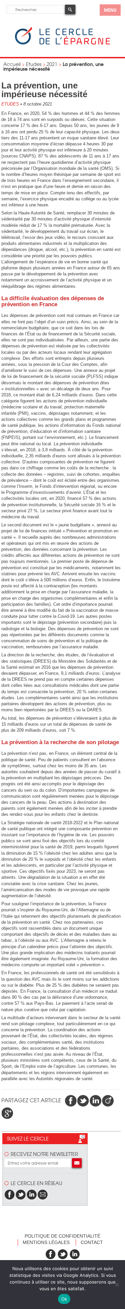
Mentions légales (46, 1242)
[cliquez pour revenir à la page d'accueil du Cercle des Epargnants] (62, 43)
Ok (64, 1299)
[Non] (116, 1284)
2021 (52, 64)
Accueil (12, 64)
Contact (92, 1242)
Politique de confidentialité (62, 1236)
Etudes (33, 64)
